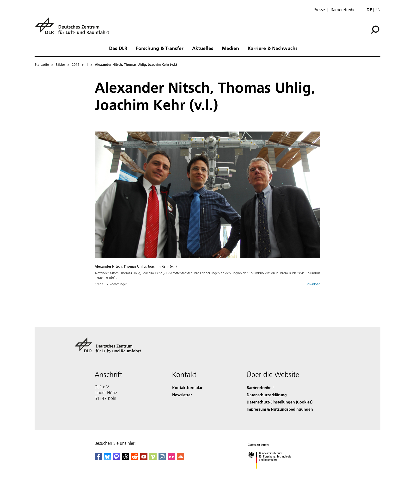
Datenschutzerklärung (267, 394)
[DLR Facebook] (98, 459)
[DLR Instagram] (162, 459)
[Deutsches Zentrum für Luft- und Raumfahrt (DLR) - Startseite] (74, 28)
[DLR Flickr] (171, 459)
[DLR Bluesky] (107, 459)
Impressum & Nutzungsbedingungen (280, 409)
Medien (230, 48)
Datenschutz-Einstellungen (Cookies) (279, 401)
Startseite (42, 64)
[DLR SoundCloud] (180, 459)
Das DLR (118, 48)
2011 (75, 64)
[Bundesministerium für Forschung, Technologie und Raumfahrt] (274, 473)
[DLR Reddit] (134, 459)
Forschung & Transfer (159, 48)
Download (312, 284)
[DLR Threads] (125, 459)
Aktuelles (202, 48)
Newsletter (182, 394)
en (377, 9)
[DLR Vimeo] (153, 459)
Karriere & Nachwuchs (273, 48)
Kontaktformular (187, 387)
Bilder (60, 64)
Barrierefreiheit (344, 9)
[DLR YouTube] (143, 459)
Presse (319, 9)
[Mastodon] (116, 459)
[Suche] (376, 29)
